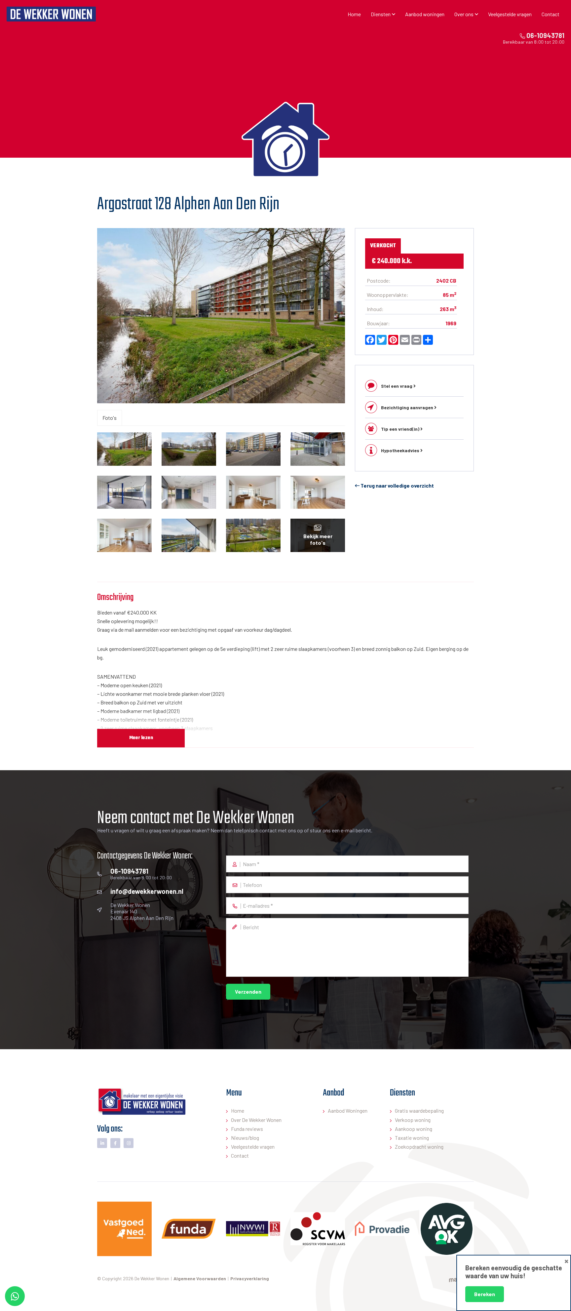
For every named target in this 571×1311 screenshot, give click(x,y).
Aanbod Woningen (347, 1110)
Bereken (484, 1294)
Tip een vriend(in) (400, 429)
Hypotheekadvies (400, 450)
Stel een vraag (397, 386)
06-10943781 (544, 35)
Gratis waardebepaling (419, 1110)
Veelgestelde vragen (510, 14)
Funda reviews (247, 1129)
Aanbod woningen (424, 14)
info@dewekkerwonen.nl (146, 891)
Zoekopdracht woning (419, 1146)
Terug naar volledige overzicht (397, 485)
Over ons (464, 14)
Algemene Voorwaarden (199, 1278)
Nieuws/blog (245, 1137)
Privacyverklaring (249, 1278)
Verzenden (248, 991)
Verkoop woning (413, 1120)
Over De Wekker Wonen (256, 1120)
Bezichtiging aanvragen (407, 407)
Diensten (381, 14)
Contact (550, 14)
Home (354, 14)
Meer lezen (141, 738)
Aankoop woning (413, 1129)
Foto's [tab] (109, 418)
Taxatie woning (412, 1137)
